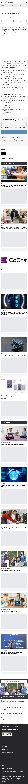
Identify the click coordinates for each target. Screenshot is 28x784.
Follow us (16, 21)
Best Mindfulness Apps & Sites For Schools (13, 702)
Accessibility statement (7, 752)
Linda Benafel (5, 107)
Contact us (4, 765)
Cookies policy (5, 749)
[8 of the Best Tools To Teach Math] (14, 691)
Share (5, 21)
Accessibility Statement (7, 768)
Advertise (4, 759)
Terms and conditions (7, 740)
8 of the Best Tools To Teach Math (13, 696)
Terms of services (18, 136)
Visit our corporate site (12, 729)
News (3, 153)
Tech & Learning (7, 17)
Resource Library (12, 5)
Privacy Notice (20, 137)
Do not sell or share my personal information (12, 771)
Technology (4, 9)
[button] (2, 2)
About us (4, 762)
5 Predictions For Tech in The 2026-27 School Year (14, 708)
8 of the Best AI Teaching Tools (12, 713)
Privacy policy (5, 746)
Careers (3, 755)
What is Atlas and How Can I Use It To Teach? (14, 719)
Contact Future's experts (7, 743)
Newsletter (24, 21)
